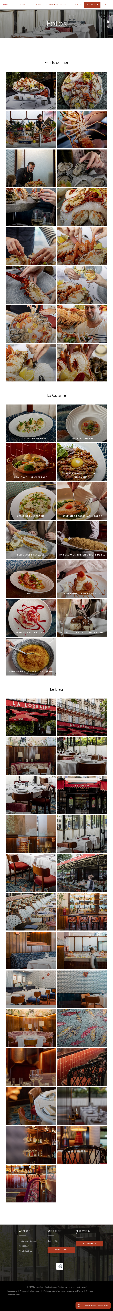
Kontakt (79, 5)
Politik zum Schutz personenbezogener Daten (64, 1291)
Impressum (13, 1291)
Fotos (38, 5)
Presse (63, 5)
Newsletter (61, 1250)
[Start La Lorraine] (5, 5)
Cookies (91, 1291)
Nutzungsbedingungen (31, 1291)
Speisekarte (24, 5)
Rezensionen (52, 5)
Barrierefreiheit (13, 1295)
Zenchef (83, 1287)
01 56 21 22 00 (25, 1251)
